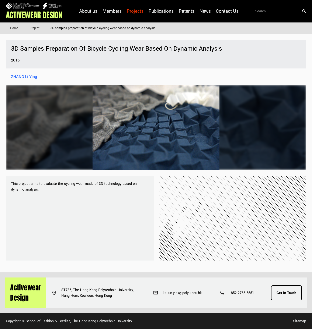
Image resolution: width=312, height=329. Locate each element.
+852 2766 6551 (241, 292)
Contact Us (227, 11)
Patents (186, 11)
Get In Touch (286, 292)
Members (112, 11)
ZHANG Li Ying (24, 76)
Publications (161, 11)
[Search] (304, 11)
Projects (135, 11)
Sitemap (299, 321)
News (205, 11)
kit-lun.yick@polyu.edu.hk (182, 292)
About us (88, 11)
